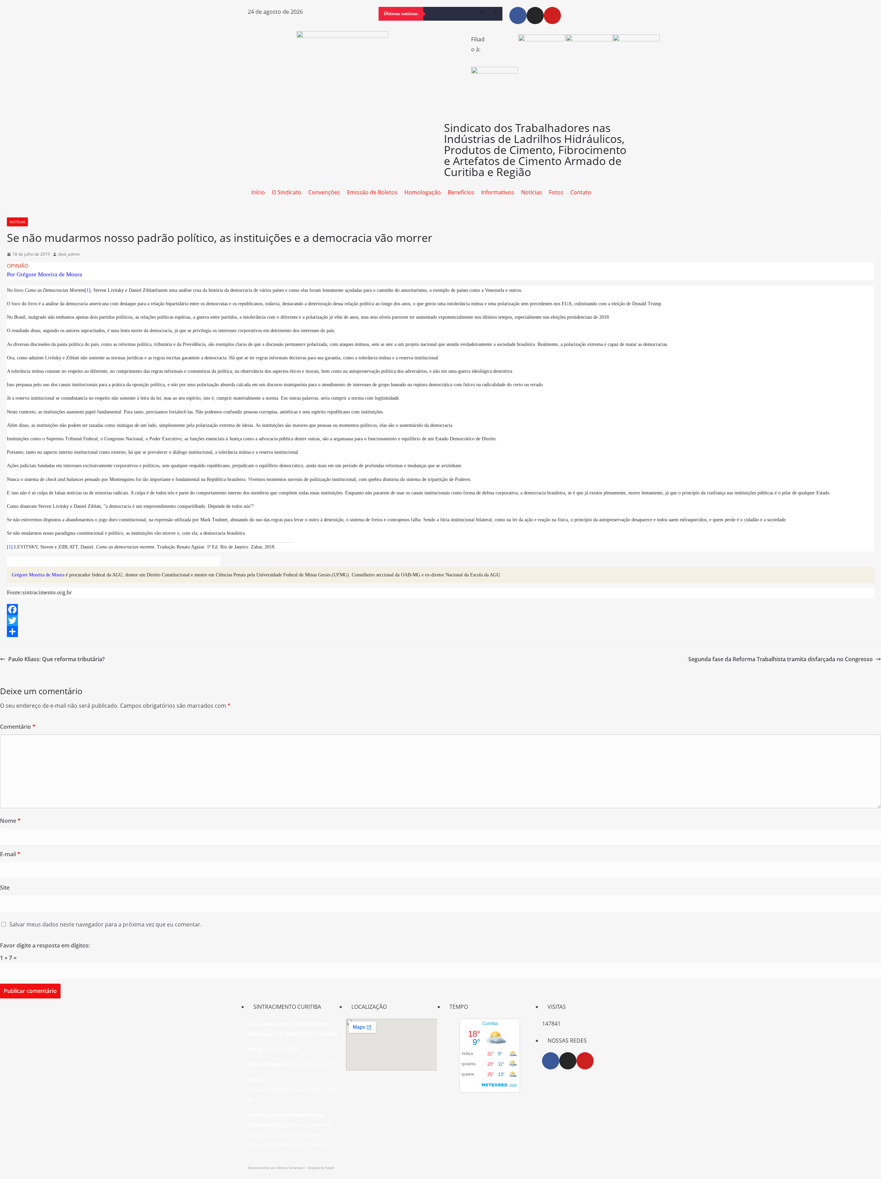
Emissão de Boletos (372, 192)
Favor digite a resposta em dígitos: (45, 945)
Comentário (17, 726)
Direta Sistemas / (292, 1167)
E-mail (10, 854)
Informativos (497, 192)
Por (44, 274)
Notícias (531, 192)
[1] (88, 290)
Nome (10, 820)
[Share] (440, 631)
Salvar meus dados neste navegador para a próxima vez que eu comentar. (105, 924)
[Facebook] (518, 15)
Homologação (422, 192)
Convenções (324, 192)
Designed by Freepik (321, 1168)
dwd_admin (69, 254)
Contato (580, 192)
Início (258, 192)
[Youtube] (552, 15)
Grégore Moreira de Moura (38, 574)
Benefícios (461, 192)
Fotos (556, 192)
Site (5, 887)
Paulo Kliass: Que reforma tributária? (56, 659)
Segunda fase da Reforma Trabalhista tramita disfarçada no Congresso (780, 659)
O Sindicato (286, 192)
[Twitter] (440, 620)
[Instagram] (535, 15)
